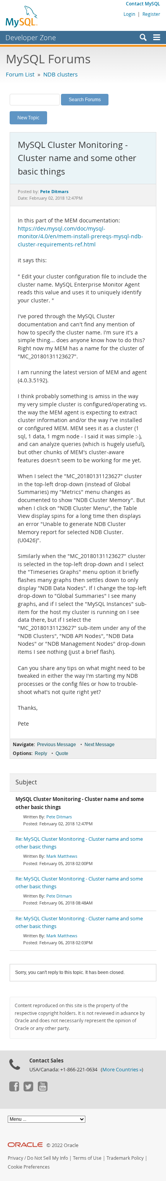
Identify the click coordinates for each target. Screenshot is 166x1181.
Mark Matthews (61, 856)
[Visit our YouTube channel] (42, 1089)
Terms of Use (87, 1158)
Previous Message (56, 744)
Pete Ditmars (59, 817)
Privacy (15, 1158)
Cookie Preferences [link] (29, 1167)
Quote (62, 753)
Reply (41, 753)
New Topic (28, 117)
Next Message (100, 744)
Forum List (20, 74)
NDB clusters (60, 74)
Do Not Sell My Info (47, 1158)
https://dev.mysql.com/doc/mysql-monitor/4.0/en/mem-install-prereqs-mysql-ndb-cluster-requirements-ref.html (80, 236)
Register (151, 14)
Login (129, 14)
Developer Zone (30, 37)
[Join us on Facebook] (14, 1089)
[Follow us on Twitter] (28, 1089)
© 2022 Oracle (62, 1145)
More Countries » (122, 1069)
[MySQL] (22, 16)
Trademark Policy (125, 1158)
